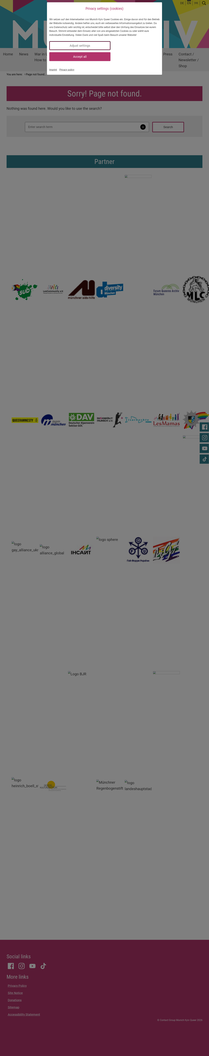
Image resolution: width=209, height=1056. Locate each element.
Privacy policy (66, 69)
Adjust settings (80, 45)
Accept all (80, 56)
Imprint (53, 69)
